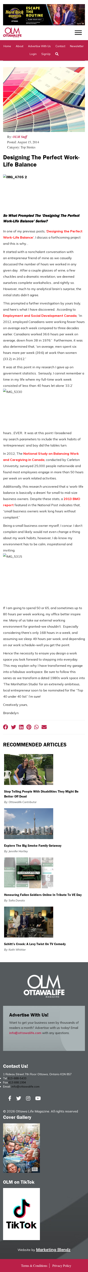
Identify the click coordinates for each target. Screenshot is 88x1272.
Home (7, 46)
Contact (60, 46)
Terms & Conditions (34, 1265)
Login (33, 54)
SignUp (46, 54)
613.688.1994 (17, 1082)
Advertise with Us (39, 46)
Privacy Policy (61, 1265)
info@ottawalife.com (25, 1033)
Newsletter (77, 46)
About (19, 46)
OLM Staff (20, 136)
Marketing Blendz (53, 1249)
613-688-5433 (17, 1078)
